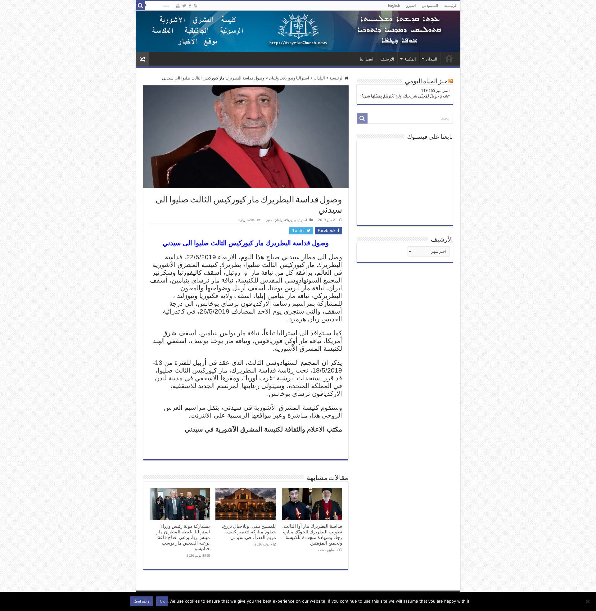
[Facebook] (190, 6)
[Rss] (195, 6)
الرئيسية (450, 5)
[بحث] (140, 5)
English (394, 5)
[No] (588, 601)
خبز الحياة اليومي (426, 82)
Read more (141, 601)
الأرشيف (387, 59)
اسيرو (411, 5)
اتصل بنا (366, 59)
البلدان (431, 59)
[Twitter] (184, 6)
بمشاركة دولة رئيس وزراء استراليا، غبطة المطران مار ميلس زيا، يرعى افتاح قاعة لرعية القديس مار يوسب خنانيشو (183, 537)
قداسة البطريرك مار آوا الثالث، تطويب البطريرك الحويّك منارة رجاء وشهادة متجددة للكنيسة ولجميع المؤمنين (312, 534)
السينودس (430, 5)
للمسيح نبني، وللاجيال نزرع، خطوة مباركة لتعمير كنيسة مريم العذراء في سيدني (249, 531)
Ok (162, 601)
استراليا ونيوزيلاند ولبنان (289, 78)
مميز (269, 220)
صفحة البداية (449, 58)
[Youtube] (177, 6)
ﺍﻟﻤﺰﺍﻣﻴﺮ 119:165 (435, 90)
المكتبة (410, 59)
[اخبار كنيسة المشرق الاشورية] (298, 31)
